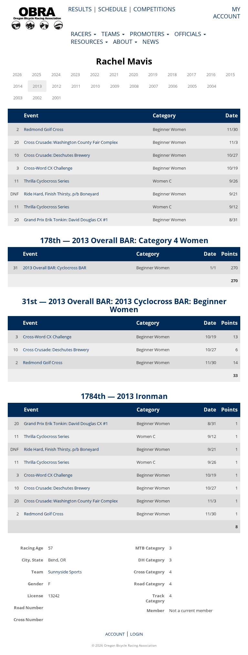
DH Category (151, 559)
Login (136, 634)
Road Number (28, 607)
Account (115, 634)
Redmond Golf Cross (43, 129)
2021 (114, 74)
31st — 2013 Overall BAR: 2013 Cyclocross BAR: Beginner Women (124, 305)
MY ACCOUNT (226, 12)
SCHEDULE (112, 9)
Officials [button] (188, 33)
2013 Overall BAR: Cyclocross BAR (54, 268)
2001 (56, 98)
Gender (35, 583)
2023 (75, 74)
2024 (55, 74)
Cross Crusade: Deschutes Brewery (57, 155)
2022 (94, 74)
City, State (32, 559)
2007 (153, 86)
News (150, 41)
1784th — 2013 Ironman (124, 396)
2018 (172, 74)
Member (155, 610)
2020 (133, 74)
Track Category (155, 598)
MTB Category (149, 548)
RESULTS (80, 9)
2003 (17, 98)
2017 (191, 74)
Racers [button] (82, 33)
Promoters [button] (148, 33)
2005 (192, 86)
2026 (17, 74)
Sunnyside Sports (65, 572)
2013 (37, 86)
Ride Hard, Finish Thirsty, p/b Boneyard (61, 194)
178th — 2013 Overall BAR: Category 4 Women (124, 240)
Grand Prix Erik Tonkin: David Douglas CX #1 (66, 220)
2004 (211, 86)
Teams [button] (111, 33)
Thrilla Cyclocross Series (46, 181)
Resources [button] (88, 41)
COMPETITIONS (154, 9)
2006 (172, 86)
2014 (17, 86)
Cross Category (149, 571)
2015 (230, 74)
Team (37, 571)
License (35, 595)
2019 (152, 74)
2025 (36, 74)
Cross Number (28, 619)
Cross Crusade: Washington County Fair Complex (71, 142)
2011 (75, 86)
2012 (56, 86)
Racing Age (31, 548)
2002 (37, 98)
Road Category (149, 583)
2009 (114, 86)
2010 (95, 86)
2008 (134, 86)
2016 (210, 74)
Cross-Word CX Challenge (48, 168)
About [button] (123, 41)
